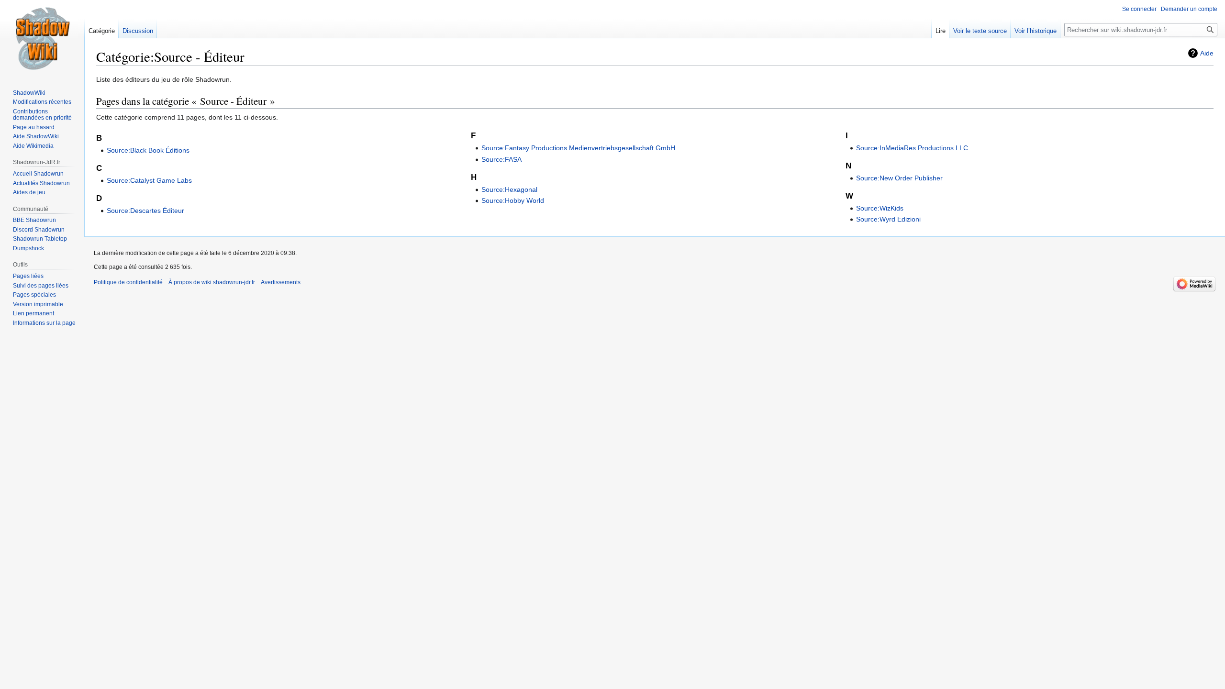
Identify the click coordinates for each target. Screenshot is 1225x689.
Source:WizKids (879, 208)
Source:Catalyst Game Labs (149, 180)
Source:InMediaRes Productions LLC (912, 148)
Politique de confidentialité (128, 282)
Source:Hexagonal (509, 189)
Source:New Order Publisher (899, 178)
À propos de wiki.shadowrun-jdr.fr (211, 282)
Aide (1207, 53)
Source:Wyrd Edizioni (888, 219)
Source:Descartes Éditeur (145, 210)
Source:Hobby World (512, 200)
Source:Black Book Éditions (148, 150)
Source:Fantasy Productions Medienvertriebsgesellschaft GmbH (578, 148)
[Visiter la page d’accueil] (42, 38)
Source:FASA (501, 159)
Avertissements (281, 282)
